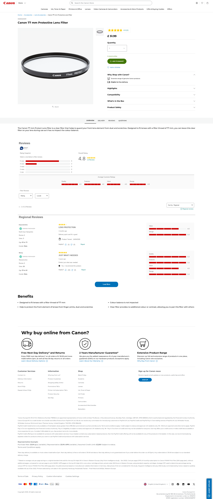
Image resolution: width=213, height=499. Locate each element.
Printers (80, 398)
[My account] (197, 3)
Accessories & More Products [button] (132, 9)
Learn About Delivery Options (33, 361)
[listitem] (100, 32)
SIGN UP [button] (145, 380)
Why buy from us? (54, 375)
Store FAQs (21, 386)
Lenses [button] (88, 9)
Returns (20, 382)
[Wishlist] (202, 3)
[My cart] (207, 3)
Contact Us (21, 375)
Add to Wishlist (115, 67)
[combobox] (111, 3)
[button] (209, 489)
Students (81, 379)
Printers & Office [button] (75, 9)
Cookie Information (54, 476)
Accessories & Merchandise (87, 405)
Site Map (51, 398)
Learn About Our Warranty (89, 361)
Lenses (80, 386)
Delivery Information (25, 379)
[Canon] (9, 3)
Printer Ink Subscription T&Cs (57, 390)
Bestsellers (81, 409)
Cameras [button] (44, 9)
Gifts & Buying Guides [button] (155, 9)
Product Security (53, 394)
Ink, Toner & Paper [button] (58, 9)
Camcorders (82, 401)
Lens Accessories (40, 15)
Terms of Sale (23, 476)
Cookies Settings (72, 476)
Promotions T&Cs (54, 386)
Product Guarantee (54, 379)
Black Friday (82, 375)
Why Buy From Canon (146, 361)
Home (20, 15)
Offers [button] (169, 9)
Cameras (81, 382)
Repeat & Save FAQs (24, 390)
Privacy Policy (37, 476)
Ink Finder (81, 394)
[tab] (90, 121)
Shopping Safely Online (55, 382)
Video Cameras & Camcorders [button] (105, 9)
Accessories (28, 15)
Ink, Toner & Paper (84, 390)
